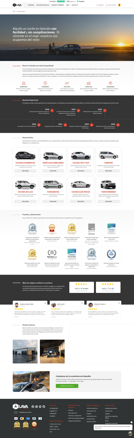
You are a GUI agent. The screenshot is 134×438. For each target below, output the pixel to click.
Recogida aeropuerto (111, 408)
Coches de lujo (91, 419)
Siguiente (122, 310)
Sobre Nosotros (72, 413)
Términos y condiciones (74, 416)
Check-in (112, 5)
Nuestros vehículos (42, 5)
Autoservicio (108, 411)
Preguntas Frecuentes (111, 423)
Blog (67, 5)
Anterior (11, 310)
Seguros (107, 414)
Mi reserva (101, 5)
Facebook (33, 406)
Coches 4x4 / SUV (91, 411)
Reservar (31, 5)
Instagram (36, 406)
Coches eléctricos (91, 416)
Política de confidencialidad (76, 418)
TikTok (43, 406)
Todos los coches (91, 422)
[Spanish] (119, 5)
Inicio (14, 11)
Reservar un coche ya (67, 386)
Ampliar (16, 317)
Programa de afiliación (74, 421)
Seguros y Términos (57, 5)
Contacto (75, 5)
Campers (89, 414)
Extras (107, 421)
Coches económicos (92, 408)
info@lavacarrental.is (25, 412)
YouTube (40, 406)
